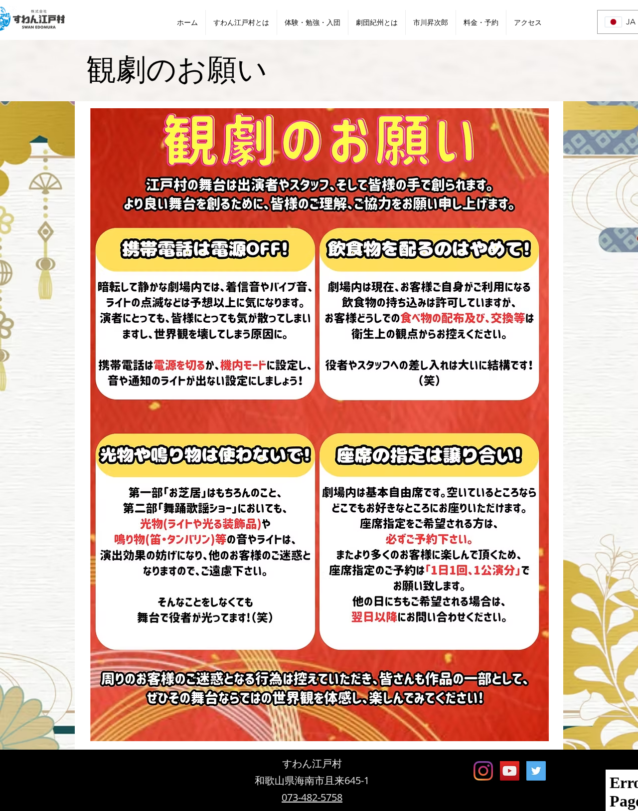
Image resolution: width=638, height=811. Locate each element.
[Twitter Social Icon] (536, 771)
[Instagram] (483, 771)
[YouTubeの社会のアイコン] (509, 771)
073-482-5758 (312, 797)
